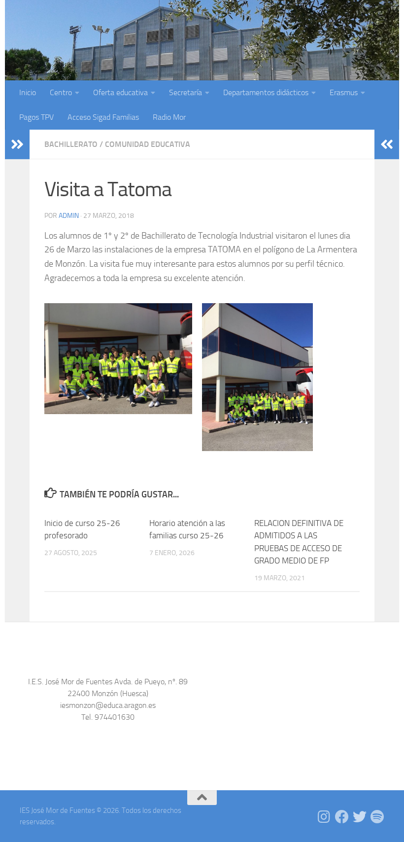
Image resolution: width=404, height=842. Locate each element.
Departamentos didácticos (265, 92)
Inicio (27, 92)
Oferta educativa (120, 92)
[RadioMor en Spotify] (377, 817)
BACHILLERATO (71, 144)
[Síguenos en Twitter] (360, 817)
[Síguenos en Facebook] (342, 817)
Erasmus (344, 92)
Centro (61, 92)
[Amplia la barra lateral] (17, 144)
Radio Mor (169, 117)
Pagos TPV (36, 117)
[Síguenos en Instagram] (324, 817)
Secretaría (185, 92)
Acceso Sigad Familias (103, 117)
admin (69, 215)
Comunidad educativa (147, 144)
